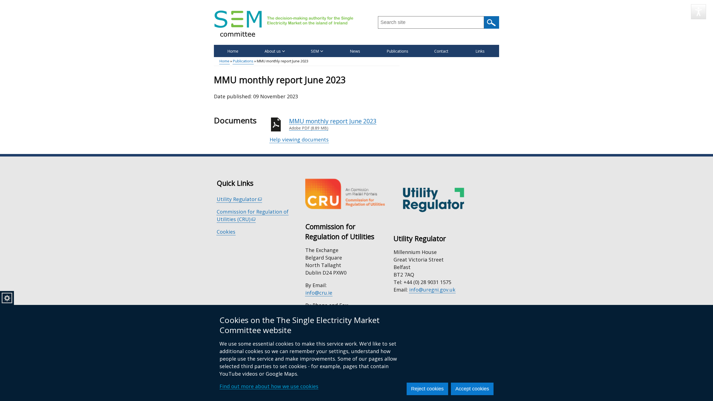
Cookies (226, 231)
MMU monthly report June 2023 (333, 124)
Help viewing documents (299, 139)
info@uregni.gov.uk (432, 289)
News (355, 51)
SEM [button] (315, 51)
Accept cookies (472, 389)
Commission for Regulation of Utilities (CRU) (253, 215)
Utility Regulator (239, 199)
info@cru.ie (318, 292)
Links (480, 51)
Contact (441, 51)
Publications (397, 51)
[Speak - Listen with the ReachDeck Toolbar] (698, 11)
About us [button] (273, 51)
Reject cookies (427, 389)
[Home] (284, 23)
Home (232, 51)
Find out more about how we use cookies (268, 386)
